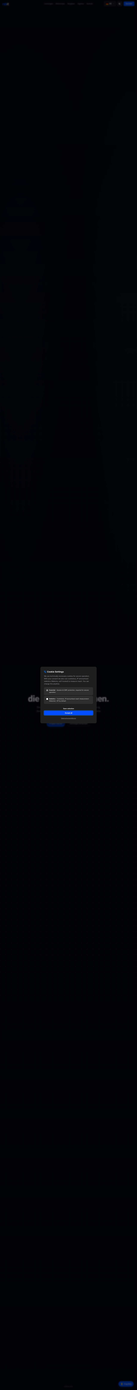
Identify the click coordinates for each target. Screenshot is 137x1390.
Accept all (68, 713)
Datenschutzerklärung (68, 718)
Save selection (68, 708)
